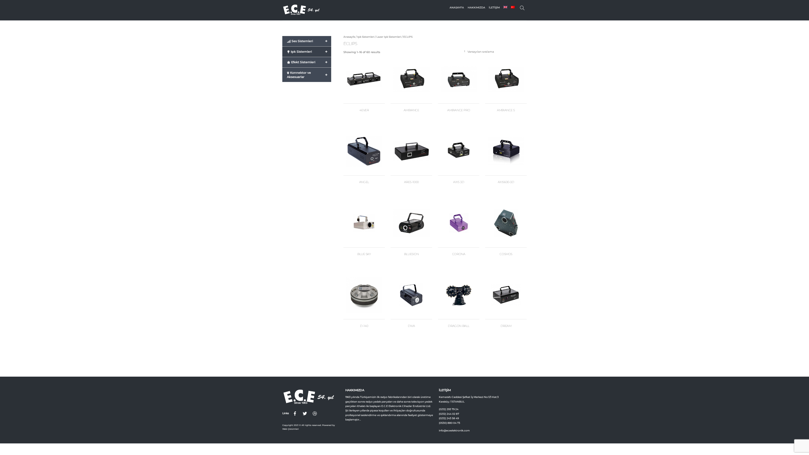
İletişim (494, 7)
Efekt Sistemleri (309, 62)
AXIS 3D (458, 182)
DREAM (506, 326)
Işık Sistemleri (365, 36)
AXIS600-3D (506, 182)
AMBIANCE (411, 110)
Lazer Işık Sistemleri (388, 36)
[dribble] (315, 413)
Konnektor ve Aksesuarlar (307, 75)
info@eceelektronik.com (454, 430)
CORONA (458, 254)
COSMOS (506, 254)
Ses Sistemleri (309, 41)
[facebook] (295, 413)
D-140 (364, 326)
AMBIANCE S (506, 110)
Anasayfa (457, 7)
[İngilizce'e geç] (505, 7)
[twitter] (305, 413)
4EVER (364, 110)
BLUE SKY (364, 254)
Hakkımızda (476, 7)
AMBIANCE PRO (458, 110)
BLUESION (411, 254)
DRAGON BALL (458, 326)
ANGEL (364, 182)
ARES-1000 (411, 182)
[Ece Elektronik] (301, 13)
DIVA (411, 326)
